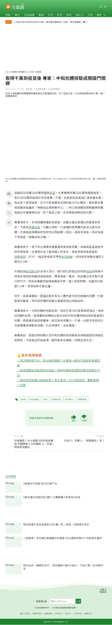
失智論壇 (29, 15)
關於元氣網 (25, 614)
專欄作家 (88, 614)
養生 (17, 15)
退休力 (79, 15)
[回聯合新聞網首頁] (8, 7)
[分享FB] (8, 193)
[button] (105, 15)
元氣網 (14, 71)
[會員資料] (100, 6)
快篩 (89, 271)
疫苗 (52, 193)
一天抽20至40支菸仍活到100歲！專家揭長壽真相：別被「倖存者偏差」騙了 (50, 21)
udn (7, 71)
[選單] (105, 6)
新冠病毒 (67, 257)
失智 (90, 15)
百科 (50, 15)
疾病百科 (59, 614)
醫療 (41, 15)
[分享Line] (8, 203)
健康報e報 (41, 601)
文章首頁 (78, 614)
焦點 (8, 15)
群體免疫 (34, 227)
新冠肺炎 (22, 71)
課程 (69, 15)
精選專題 (48, 614)
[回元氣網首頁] (18, 6)
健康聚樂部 (37, 614)
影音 (59, 15)
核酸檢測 (20, 257)
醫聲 (99, 15)
